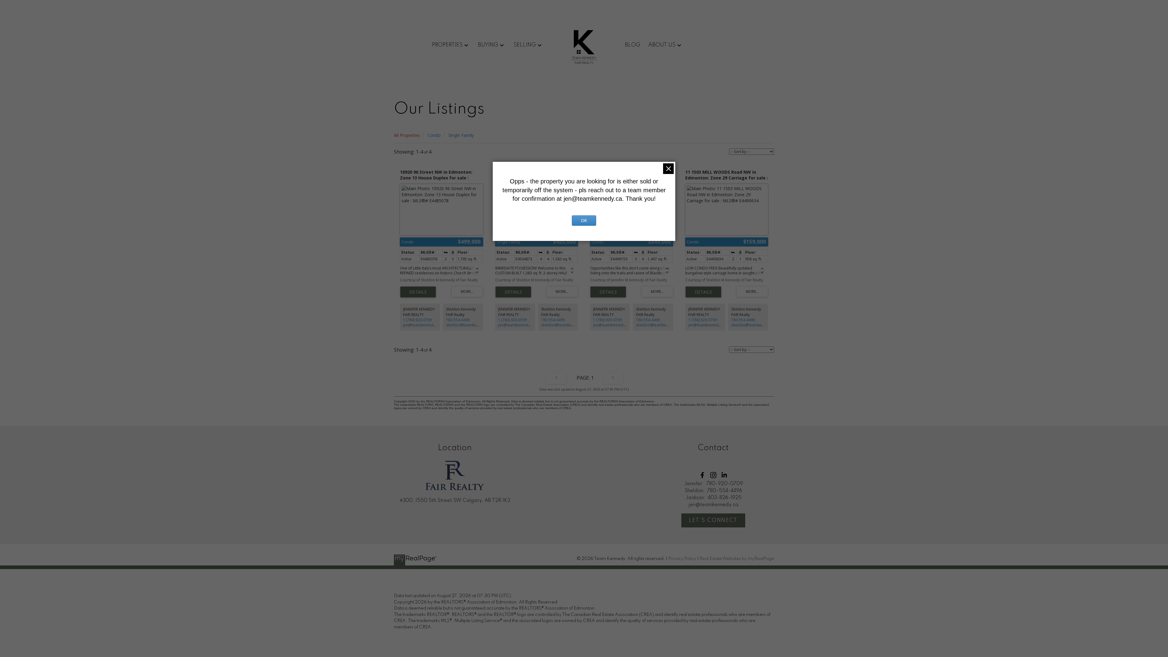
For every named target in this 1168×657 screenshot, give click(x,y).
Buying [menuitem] (488, 45)
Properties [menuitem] (447, 45)
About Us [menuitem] (662, 45)
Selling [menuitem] (524, 45)
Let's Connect (713, 520)
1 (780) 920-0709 (417, 319)
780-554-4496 (458, 319)
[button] (702, 475)
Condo (434, 135)
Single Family (461, 135)
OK (584, 220)
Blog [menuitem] (632, 45)
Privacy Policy (682, 559)
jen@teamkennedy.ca (421, 325)
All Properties (407, 135)
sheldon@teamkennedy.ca (469, 325)
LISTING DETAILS (418, 292)
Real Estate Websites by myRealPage (737, 559)
